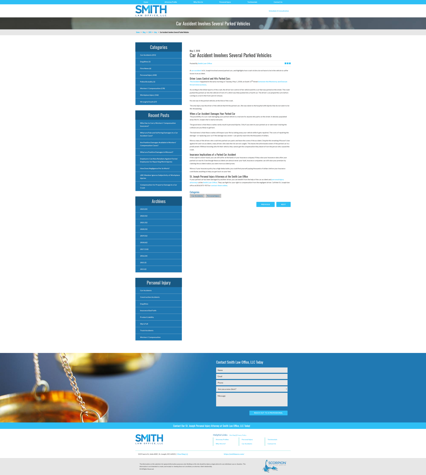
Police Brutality (147, 82)
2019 (143, 236)
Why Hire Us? (221, 444)
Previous (265, 204)
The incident (195, 82)
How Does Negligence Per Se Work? (155, 168)
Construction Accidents (150, 297)
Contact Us (278, 2)
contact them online (219, 185)
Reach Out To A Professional (268, 413)
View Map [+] (182, 454)
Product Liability (147, 317)
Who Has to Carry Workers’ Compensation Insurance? (158, 124)
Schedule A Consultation (279, 11)
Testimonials (252, 2)
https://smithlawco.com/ (234, 454)
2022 (143, 216)
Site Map (232, 435)
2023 (143, 209)
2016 (143, 256)
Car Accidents (197, 196)
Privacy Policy (241, 435)
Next (283, 204)
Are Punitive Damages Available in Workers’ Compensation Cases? (158, 143)
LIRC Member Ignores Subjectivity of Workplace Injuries (160, 176)
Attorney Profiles (222, 439)
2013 (143, 269)
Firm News (145, 68)
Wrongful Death (148, 102)
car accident (196, 70)
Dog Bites (145, 62)
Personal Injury (225, 2)
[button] (252, 440)
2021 (143, 222)
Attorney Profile (171, 2)
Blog (144, 32)
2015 (143, 262)
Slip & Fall (144, 324)
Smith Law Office (210, 182)
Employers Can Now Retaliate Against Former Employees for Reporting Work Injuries (159, 160)
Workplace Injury (149, 95)
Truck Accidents (146, 330)
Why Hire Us (198, 2)
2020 (143, 229)
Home (146, 2)
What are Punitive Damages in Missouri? (156, 152)
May (155, 32)
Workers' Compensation (152, 88)
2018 (149, 32)
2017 (144, 249)
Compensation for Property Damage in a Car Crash (158, 186)
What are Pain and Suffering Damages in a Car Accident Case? (159, 134)
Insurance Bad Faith (148, 310)
